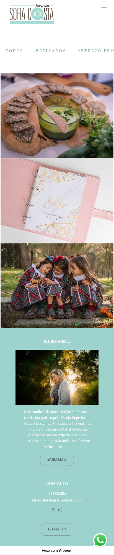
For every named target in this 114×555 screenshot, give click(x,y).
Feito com (57, 550)
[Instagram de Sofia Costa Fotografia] (60, 510)
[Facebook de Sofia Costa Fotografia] (53, 510)
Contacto (57, 529)
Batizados (51, 51)
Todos (15, 51)
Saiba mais (57, 459)
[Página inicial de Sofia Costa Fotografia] (32, 15)
